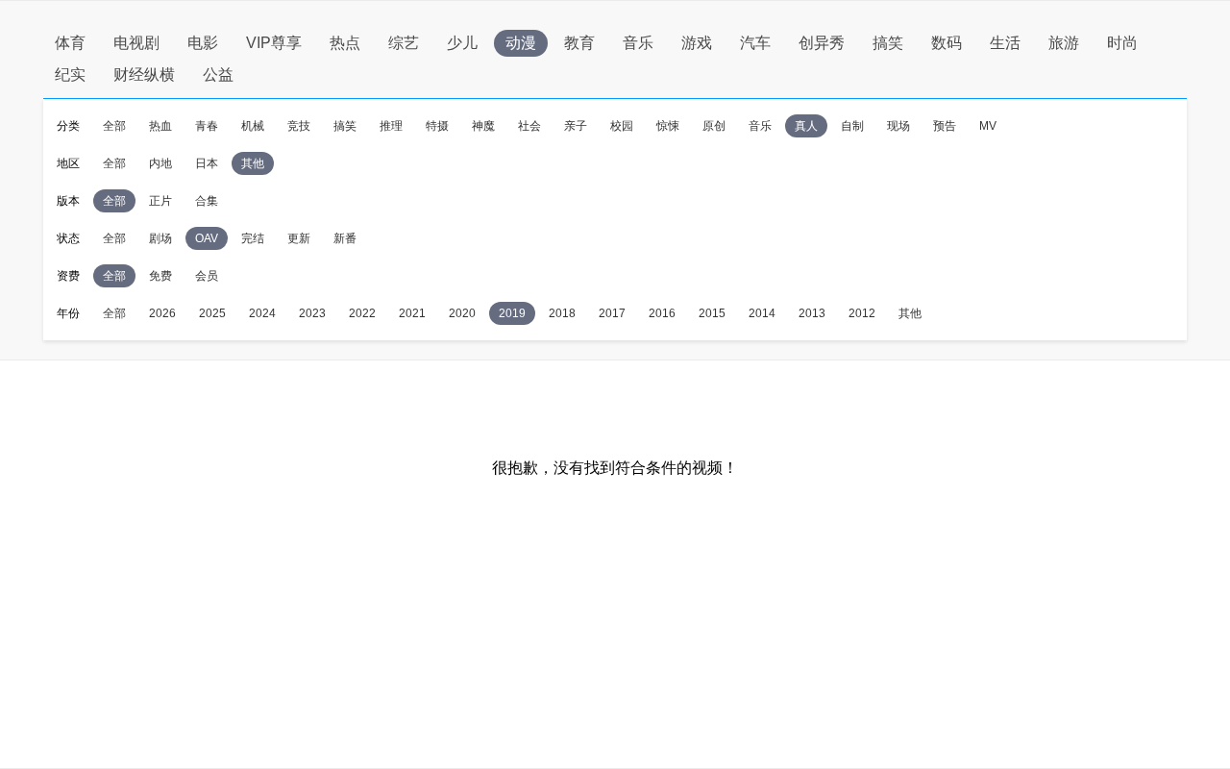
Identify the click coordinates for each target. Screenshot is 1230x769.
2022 (362, 313)
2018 (562, 313)
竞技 (298, 126)
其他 (252, 163)
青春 (206, 126)
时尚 (1122, 43)
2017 (612, 313)
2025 (212, 313)
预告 (944, 126)
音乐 (638, 43)
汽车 (755, 43)
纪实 (70, 74)
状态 (68, 238)
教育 (579, 43)
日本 (206, 163)
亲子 (575, 126)
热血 (160, 126)
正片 (160, 201)
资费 (68, 276)
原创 (714, 126)
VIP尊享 (274, 43)
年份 (68, 313)
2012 (862, 313)
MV (987, 126)
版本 (68, 201)
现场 (898, 126)
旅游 (1063, 43)
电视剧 (136, 43)
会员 (206, 276)
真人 (806, 126)
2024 (262, 313)
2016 (662, 313)
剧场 (160, 238)
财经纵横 (144, 74)
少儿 (462, 43)
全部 (114, 126)
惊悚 (667, 126)
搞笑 (888, 43)
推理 (391, 126)
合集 (206, 201)
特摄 (437, 126)
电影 (202, 43)
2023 (312, 313)
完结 (252, 238)
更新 (298, 238)
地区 (68, 163)
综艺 (403, 43)
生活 (1005, 43)
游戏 (696, 43)
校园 (621, 126)
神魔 (483, 126)
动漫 (520, 43)
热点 (345, 43)
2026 (162, 313)
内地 (160, 163)
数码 (946, 43)
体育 (70, 43)
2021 (412, 313)
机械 (252, 126)
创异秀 (822, 43)
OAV (206, 238)
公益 (218, 74)
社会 (529, 126)
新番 (345, 238)
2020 (462, 313)
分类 (68, 126)
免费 (160, 276)
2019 (512, 313)
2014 (762, 313)
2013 (812, 313)
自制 (852, 126)
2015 (712, 313)
